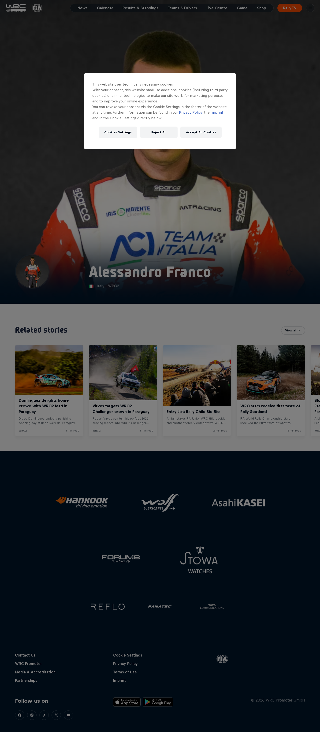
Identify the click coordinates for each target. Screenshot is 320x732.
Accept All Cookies (201, 132)
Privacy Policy (190, 112)
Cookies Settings (118, 132)
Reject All (158, 132)
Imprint (217, 112)
